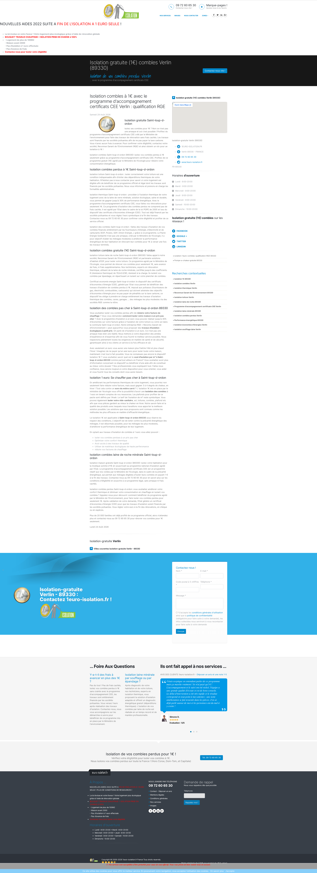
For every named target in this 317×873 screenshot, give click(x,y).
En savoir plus (217, 871)
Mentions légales (157, 795)
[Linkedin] (221, 15)
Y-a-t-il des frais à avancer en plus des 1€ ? (105, 678)
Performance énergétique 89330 (188, 320)
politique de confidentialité (199, 615)
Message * (181, 595)
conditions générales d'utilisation (207, 612)
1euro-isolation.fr (130, 859)
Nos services (165, 15)
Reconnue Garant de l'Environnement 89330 (193, 293)
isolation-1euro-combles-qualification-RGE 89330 (195, 256)
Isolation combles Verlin (184, 283)
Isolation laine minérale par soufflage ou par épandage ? (140, 678)
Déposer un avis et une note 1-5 (212, 674)
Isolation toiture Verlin (184, 297)
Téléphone (188, 791)
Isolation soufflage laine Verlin (187, 329)
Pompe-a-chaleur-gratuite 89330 (188, 260)
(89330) (198, 97)
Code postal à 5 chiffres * (187, 583)
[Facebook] (214, 15)
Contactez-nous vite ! (215, 70)
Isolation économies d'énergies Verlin (190, 325)
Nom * (179, 571)
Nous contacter (191, 15)
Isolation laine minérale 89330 (187, 311)
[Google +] (225, 15)
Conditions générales (159, 798)
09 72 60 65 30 (189, 157)
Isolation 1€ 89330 (182, 279)
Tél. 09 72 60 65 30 (211, 757)
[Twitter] (217, 15)
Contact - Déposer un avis (161, 791)
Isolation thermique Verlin (185, 288)
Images (177, 15)
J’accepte (229, 871)
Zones (204, 15)
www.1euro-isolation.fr (192, 162)
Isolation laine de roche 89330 (187, 302)
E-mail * (204, 571)
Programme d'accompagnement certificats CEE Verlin (197, 306)
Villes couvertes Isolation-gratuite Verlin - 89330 (117, 548)
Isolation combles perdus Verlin (188, 316)
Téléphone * (206, 582)
